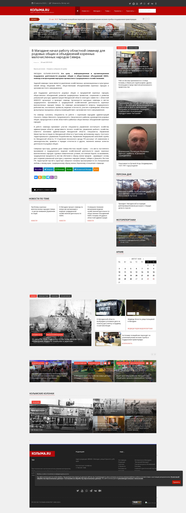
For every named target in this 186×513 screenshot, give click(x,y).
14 (142, 272)
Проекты (117, 11)
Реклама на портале (122, 469)
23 (153, 275)
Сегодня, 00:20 (101, 313)
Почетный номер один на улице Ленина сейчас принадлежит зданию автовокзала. (59, 425)
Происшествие (44, 296)
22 (148, 275)
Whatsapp (60, 169)
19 (131, 275)
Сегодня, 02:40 (37, 334)
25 (125, 279)
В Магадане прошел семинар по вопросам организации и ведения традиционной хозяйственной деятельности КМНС (71, 211)
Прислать (130, 11)
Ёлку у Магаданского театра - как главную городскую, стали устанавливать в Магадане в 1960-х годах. (108, 411)
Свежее (33, 296)
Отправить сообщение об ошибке (56, 69)
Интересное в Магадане (143, 460)
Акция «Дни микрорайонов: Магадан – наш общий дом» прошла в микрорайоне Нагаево (133, 377)
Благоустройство (80, 363)
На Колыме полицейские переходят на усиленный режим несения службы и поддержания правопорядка (97, 19)
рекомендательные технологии (130, 478)
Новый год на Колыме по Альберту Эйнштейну (140, 402)
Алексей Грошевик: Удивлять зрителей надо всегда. (106, 424)
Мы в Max (38, 169)
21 (142, 275)
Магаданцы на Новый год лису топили (107, 406)
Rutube (69, 169)
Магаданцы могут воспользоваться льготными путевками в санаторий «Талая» (140, 32)
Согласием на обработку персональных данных (83, 478)
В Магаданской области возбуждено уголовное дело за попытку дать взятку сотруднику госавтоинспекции (109, 322)
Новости (85, 11)
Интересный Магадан (84, 169)
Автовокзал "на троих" (43, 421)
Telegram (49, 169)
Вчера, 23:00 (131, 313)
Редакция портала (121, 463)
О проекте (122, 466)
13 (136, 272)
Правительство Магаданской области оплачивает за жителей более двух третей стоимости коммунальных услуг (108, 31)
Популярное (122, 48)
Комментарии (133, 48)
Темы (107, 11)
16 (153, 272)
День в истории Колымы (54, 334)
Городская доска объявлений (145, 464)
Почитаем (36, 402)
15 (148, 272)
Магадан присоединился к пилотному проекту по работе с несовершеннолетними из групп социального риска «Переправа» (49, 376)
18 (125, 275)
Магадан (96, 11)
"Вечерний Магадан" (142, 462)
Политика (54, 296)
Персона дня (123, 174)
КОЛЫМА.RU (39, 10)
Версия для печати (39, 69)
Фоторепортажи (126, 219)
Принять (176, 482)
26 (131, 279)
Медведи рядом (133, 328)
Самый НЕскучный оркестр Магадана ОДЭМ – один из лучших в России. (107, 429)
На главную (122, 460)
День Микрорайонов (137, 363)
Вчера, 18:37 (100, 344)
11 (125, 272)
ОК (96, 169)
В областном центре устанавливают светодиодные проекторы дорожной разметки (45, 32)
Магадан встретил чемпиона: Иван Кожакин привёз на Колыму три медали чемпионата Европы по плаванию (77, 31)
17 (119, 275)
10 (119, 272)
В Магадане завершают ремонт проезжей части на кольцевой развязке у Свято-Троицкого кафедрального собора (135, 238)
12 (131, 272)
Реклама (138, 466)
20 (136, 275)
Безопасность (127, 343)
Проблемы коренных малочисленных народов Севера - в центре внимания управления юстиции (43, 210)
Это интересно (66, 296)
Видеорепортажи (146, 328)
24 (119, 279)
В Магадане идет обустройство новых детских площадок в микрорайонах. (92, 377)
